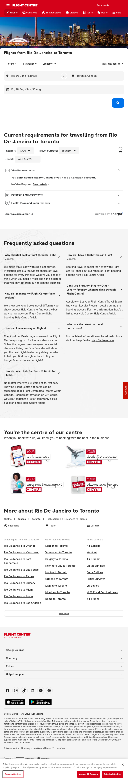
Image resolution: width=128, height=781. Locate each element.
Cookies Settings (13, 774)
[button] (64, 613)
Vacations (31, 12)
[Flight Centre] (25, 5)
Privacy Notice (11, 748)
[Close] (122, 764)
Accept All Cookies (88, 774)
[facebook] (7, 690)
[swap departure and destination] (64, 76)
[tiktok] (24, 690)
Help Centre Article (26, 317)
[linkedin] (32, 690)
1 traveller (28, 63)
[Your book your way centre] (34, 456)
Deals (104, 12)
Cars (118, 12)
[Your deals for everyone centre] (94, 456)
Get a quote (103, 5)
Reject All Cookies (112, 774)
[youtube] (40, 690)
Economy (47, 63)
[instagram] (15, 690)
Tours (89, 12)
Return (10, 63)
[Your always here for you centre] (94, 484)
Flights (14, 12)
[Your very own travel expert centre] (34, 484)
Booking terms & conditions (35, 748)
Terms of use (59, 748)
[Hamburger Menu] (8, 5)
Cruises (74, 12)
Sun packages (53, 12)
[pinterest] (49, 690)
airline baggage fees (73, 737)
